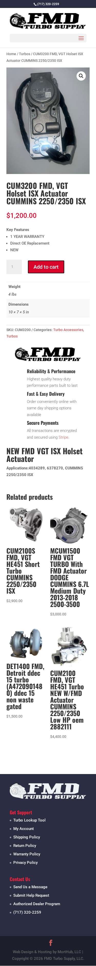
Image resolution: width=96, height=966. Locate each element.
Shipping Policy (26, 837)
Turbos (24, 54)
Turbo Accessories (68, 330)
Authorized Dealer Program (36, 904)
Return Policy (24, 845)
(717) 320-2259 (27, 912)
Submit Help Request (31, 895)
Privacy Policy (25, 862)
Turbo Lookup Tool (29, 820)
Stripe (63, 437)
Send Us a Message (30, 887)
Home (11, 54)
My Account (23, 828)
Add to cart (46, 267)
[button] (81, 76)
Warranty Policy (26, 854)
